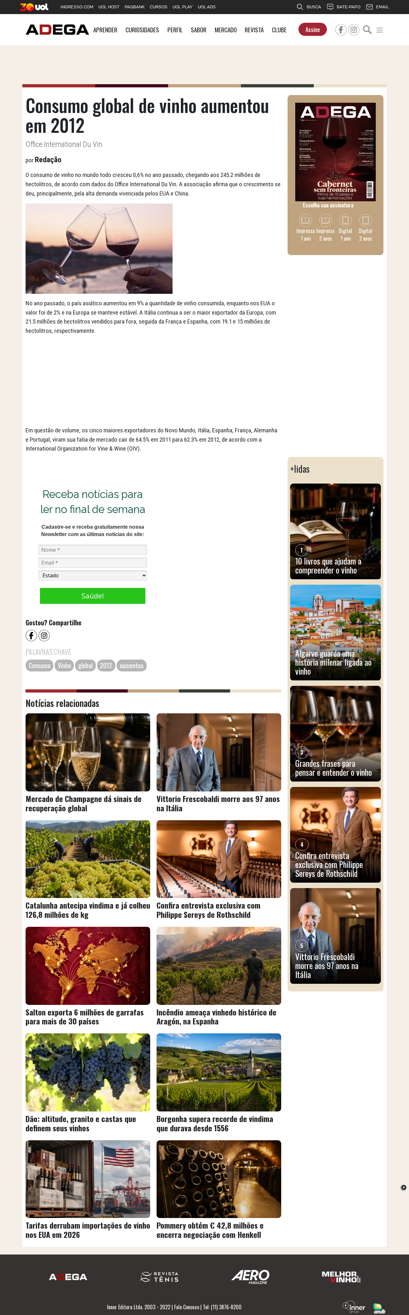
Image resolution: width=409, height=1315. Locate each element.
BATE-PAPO (348, 6)
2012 (106, 665)
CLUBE (279, 29)
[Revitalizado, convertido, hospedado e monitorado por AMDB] (379, 1307)
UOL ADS (207, 6)
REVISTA (254, 29)
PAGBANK (135, 6)
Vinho (64, 665)
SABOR (198, 29)
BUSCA (314, 6)
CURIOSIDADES (142, 29)
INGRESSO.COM (76, 6)
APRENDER (105, 29)
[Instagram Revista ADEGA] (353, 29)
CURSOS (158, 6)
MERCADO (226, 29)
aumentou (131, 665)
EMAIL (382, 6)
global (85, 665)
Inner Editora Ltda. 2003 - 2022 (138, 1307)
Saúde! (92, 595)
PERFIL (175, 29)
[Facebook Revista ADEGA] (341, 29)
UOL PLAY (183, 6)
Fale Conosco (186, 1307)
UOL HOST (109, 6)
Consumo (39, 665)
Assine (312, 29)
